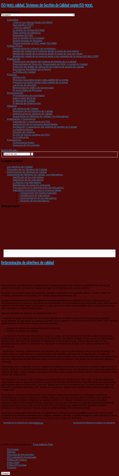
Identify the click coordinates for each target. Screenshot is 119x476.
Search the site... (9, 150)
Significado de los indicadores (28, 177)
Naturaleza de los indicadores (28, 180)
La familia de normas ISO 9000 (29, 30)
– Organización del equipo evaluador (38, 193)
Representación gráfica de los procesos (33, 87)
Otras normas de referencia (27, 33)
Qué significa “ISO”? (23, 25)
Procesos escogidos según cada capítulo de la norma (40, 82)
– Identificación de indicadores (34, 195)
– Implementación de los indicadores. (38, 198)
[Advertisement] (59, 228)
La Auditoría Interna (23, 129)
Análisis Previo (14, 46)
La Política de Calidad (24, 72)
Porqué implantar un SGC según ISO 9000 (35, 43)
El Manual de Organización (27, 103)
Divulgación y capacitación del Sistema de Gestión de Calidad (45, 127)
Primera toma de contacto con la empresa (34, 48)
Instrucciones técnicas (24, 98)
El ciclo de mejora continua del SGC (31, 135)
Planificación (13, 59)
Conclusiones (14, 140)
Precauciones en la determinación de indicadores (38, 187)
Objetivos (12, 106)
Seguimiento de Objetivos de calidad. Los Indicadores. (41, 116)
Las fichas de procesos (24, 85)
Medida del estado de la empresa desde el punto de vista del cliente (48, 54)
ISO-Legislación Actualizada (21, 457)
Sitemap (11, 452)
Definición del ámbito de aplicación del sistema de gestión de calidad (48, 67)
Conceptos (12, 20)
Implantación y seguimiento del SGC (31, 121)
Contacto (11, 467)
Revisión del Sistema (24, 132)
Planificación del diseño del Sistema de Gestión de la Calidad (44, 61)
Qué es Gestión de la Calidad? (28, 38)
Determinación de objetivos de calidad (32, 114)
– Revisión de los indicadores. (34, 201)
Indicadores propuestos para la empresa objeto (37, 190)
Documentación (15, 93)
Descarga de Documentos (26, 145)
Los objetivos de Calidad (25, 108)
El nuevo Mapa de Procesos (27, 90)
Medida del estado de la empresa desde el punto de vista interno (46, 51)
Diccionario (13, 449)
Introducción (19, 77)
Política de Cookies (17, 460)
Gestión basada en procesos (27, 40)
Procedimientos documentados (29, 95)
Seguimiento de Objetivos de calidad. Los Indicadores (94, 423)
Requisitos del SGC (23, 35)
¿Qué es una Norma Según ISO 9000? (33, 22)
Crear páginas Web (43, 444)
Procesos (12, 74)
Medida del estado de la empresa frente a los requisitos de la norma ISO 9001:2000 (55, 56)
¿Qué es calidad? (22, 27)
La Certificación (21, 137)
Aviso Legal (13, 462)
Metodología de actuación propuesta (31, 185)
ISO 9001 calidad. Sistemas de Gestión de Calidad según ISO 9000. (47, 5)
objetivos (38, 423)
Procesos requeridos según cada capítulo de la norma (40, 80)
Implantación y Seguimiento (21, 119)
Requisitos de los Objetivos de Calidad (33, 111)
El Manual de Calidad (24, 101)
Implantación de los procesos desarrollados (35, 124)
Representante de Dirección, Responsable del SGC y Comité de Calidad (50, 64)
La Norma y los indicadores (27, 182)
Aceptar (5, 473)
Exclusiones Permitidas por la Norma (32, 69)
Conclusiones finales (23, 142)
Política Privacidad (16, 465)
